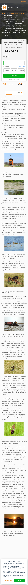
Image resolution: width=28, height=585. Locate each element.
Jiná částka (22, 66)
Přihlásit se (24, 1)
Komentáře (18, 93)
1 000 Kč (21, 70)
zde (13, 574)
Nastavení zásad (8, 580)
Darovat (14, 76)
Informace (9, 93)
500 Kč (14, 70)
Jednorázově (8, 63)
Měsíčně (19, 63)
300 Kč (7, 70)
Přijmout (19, 580)
